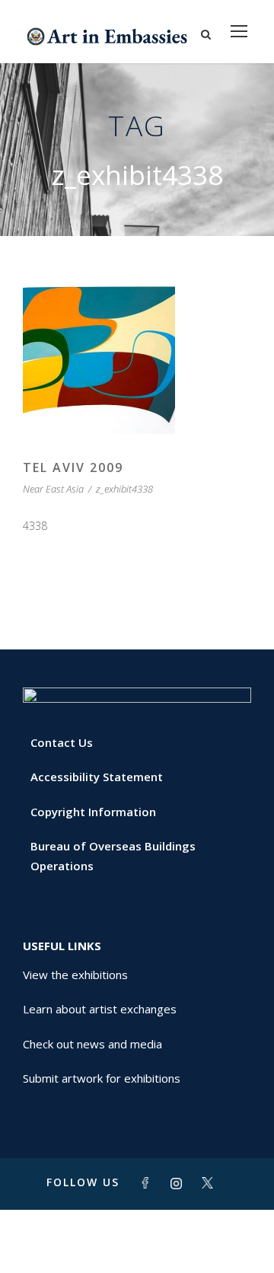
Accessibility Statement (96, 776)
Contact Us (61, 742)
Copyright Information (93, 811)
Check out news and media (92, 1043)
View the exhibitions (75, 974)
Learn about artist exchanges (100, 1008)
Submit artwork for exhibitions (101, 1078)
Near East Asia (53, 489)
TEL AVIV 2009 (73, 467)
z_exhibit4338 (124, 489)
